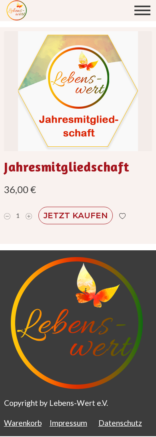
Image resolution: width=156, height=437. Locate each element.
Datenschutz (120, 422)
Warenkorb (23, 422)
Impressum (68, 422)
